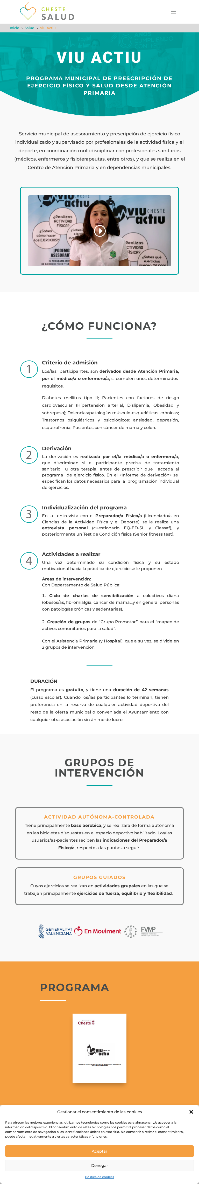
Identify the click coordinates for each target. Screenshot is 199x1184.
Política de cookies (99, 1177)
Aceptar (99, 1151)
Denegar (99, 1165)
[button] (191, 1111)
